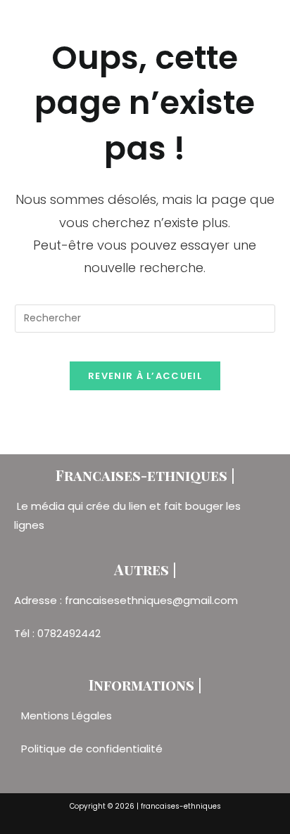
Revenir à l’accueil (145, 376)
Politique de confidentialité (92, 748)
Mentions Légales (68, 715)
